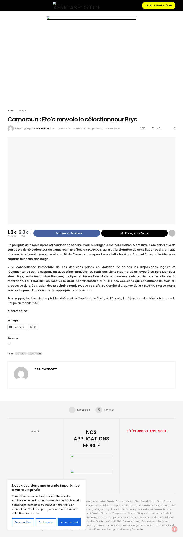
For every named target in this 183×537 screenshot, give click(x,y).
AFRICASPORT (42, 128)
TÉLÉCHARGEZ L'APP (158, 5)
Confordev (138, 529)
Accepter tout (69, 522)
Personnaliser (23, 522)
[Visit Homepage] (76, 5)
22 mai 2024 (64, 128)
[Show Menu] (9, 5)
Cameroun (35, 353)
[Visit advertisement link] (91, 63)
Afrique (20, 353)
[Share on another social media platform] (172, 233)
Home (11, 110)
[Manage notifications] (174, 529)
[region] (46, 505)
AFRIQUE (22, 110)
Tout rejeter (45, 522)
